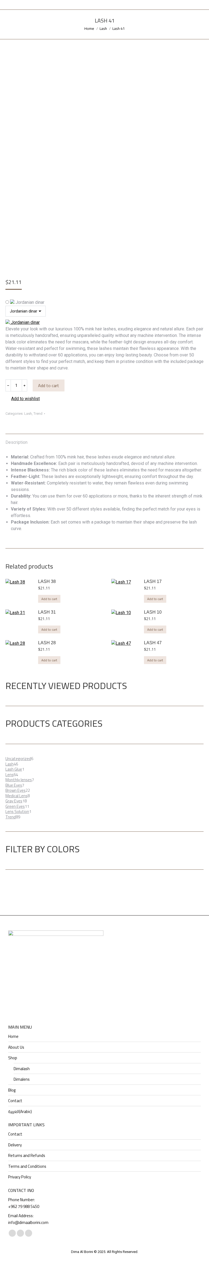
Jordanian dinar (29, 302)
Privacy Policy (19, 1177)
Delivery (15, 1145)
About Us (16, 1047)
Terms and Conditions (27, 1166)
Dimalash (22, 1068)
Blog (12, 1090)
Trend (37, 414)
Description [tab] (16, 442)
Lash (28, 414)
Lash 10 (153, 612)
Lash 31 (47, 612)
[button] (22, 399)
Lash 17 (153, 581)
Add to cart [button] (49, 599)
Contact (15, 1100)
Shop (12, 1058)
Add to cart (48, 385)
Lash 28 (47, 642)
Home (13, 1036)
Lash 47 (153, 642)
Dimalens (22, 1079)
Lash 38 (47, 581)
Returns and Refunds (26, 1155)
